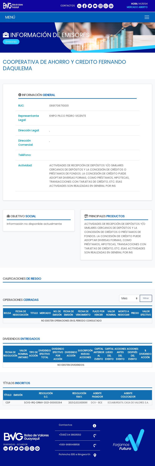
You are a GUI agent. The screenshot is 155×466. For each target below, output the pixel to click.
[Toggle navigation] (147, 17)
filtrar (146, 298)
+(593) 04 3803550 (70, 434)
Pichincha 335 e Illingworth (74, 454)
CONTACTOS (67, 5)
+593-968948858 (69, 444)
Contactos (65, 424)
